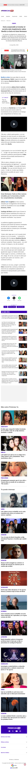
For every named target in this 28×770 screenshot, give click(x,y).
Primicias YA (3, 20)
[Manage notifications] (25, 764)
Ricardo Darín (14, 16)
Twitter (14, 300)
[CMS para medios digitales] (14, 767)
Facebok (8, 300)
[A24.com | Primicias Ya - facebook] (9, 731)
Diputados (8, 16)
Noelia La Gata (12, 306)
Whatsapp (19, 300)
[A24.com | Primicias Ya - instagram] (20, 731)
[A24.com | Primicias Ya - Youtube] (17, 731)
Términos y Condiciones (14, 759)
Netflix (21, 16)
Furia (6, 202)
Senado (2, 16)
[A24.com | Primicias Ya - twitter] (13, 731)
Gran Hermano (21, 306)
